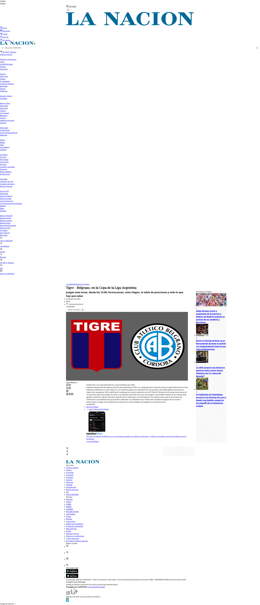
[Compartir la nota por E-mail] (72, 394)
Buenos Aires (5, 103)
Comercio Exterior (7, 84)
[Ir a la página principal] (130, 25)
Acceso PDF (4, 191)
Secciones (6, 31)
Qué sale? (3, 179)
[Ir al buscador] (68, 10)
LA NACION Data (6, 64)
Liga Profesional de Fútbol (99, 409)
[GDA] (72, 594)
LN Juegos (4, 155)
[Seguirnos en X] (67, 553)
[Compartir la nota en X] (69, 394)
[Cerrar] (34, 43)
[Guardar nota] (67, 385)
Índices (2, 89)
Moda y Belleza (5, 172)
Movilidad (4, 86)
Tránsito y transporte (8, 59)
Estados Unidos (6, 96)
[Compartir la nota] (67, 388)
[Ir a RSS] (67, 565)
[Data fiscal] (67, 601)
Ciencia (2, 118)
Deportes (79, 284)
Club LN (5, 37)
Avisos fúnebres (6, 196)
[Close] (67, 448)
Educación (4, 108)
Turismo (3, 157)
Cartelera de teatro (7, 184)
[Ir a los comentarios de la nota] (69, 385)
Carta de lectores (6, 201)
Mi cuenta (6, 40)
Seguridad (4, 106)
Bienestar (3, 115)
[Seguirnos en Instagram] (67, 559)
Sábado (3, 206)
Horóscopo (4, 162)
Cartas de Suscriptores (8, 133)
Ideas (2, 208)
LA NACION (70, 284)
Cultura (3, 111)
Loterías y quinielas (7, 167)
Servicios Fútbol (92, 407)
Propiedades (5, 81)
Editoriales (4, 128)
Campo (2, 79)
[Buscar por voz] (257, 48)
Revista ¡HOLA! (5, 218)
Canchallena (4, 147)
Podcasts (3, 169)
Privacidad (101, 587)
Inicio (4, 28)
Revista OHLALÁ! (6, 216)
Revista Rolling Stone (8, 225)
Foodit (4, 34)
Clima (2, 62)
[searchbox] (129, 48)
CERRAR (2, 1)
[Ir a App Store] (72, 577)
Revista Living (5, 223)
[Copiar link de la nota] (67, 391)
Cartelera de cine (6, 181)
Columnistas (5, 130)
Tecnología (4, 159)
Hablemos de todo (7, 120)
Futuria (2, 74)
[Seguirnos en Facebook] (67, 546)
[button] (130, 158)
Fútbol (2, 140)
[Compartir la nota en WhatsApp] (69, 388)
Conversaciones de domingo (11, 203)
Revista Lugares (6, 221)
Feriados (3, 164)
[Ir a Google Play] (72, 572)
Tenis (2, 145)
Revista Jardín (5, 228)
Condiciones (92, 587)
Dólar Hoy (4, 76)
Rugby (2, 142)
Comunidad (4, 113)
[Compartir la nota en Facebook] (67, 394)
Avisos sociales (5, 199)
